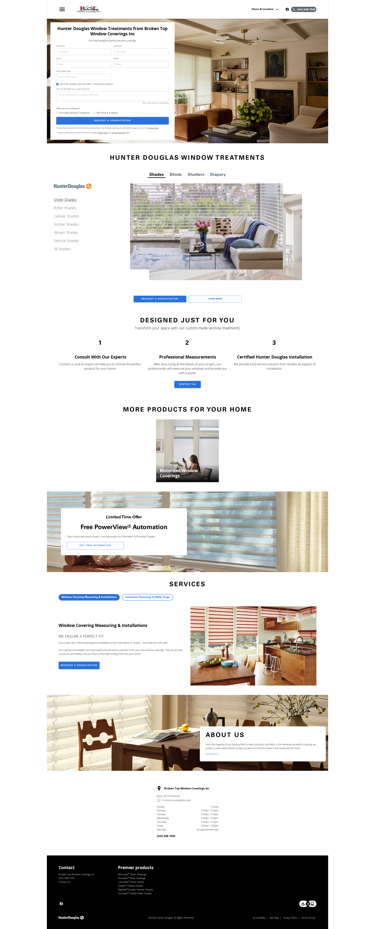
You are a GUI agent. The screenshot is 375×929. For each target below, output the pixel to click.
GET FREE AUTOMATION (95, 546)
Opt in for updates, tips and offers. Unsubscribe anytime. (86, 84)
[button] (62, 9)
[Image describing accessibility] (307, 903)
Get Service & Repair (107, 112)
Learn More (215, 299)
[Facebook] (287, 9)
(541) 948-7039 (166, 836)
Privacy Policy (102, 132)
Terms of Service (118, 132)
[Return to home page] (119, 9)
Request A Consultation (160, 299)
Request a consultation (79, 665)
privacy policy (153, 128)
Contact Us (187, 384)
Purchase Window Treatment (74, 112)
